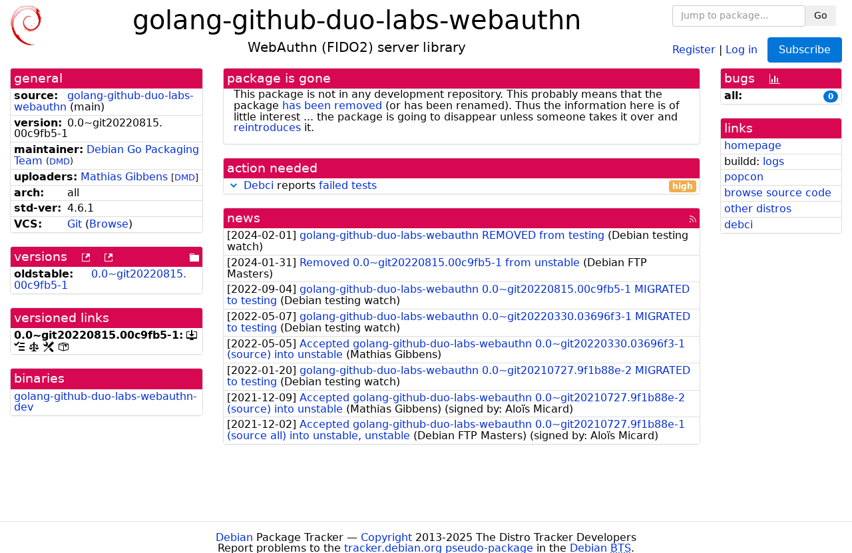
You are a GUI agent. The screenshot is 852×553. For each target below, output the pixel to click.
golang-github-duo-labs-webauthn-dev (105, 402)
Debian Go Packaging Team (106, 155)
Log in (741, 49)
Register (694, 49)
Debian (234, 537)
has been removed (332, 105)
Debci (259, 185)
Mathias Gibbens (124, 176)
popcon (743, 176)
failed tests (348, 185)
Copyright (386, 537)
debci (738, 224)
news (243, 218)
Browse (108, 224)
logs (773, 161)
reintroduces (267, 127)
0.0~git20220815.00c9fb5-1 (100, 279)
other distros (757, 208)
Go (820, 15)
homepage (752, 145)
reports (468, 186)
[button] (233, 185)
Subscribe (805, 49)
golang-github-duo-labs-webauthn (104, 101)
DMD (59, 161)
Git (74, 224)
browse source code (777, 192)
